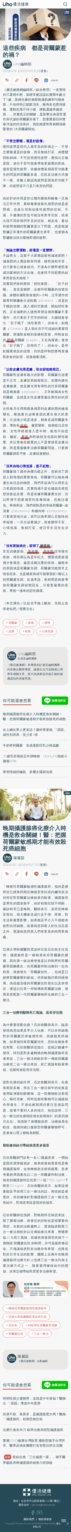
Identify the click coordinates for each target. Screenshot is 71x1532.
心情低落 (47, 631)
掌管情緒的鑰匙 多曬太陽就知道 (28, 771)
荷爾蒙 (13, 623)
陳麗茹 (19, 858)
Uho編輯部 (22, 64)
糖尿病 (45, 545)
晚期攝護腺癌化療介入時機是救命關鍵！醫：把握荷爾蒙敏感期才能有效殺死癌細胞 (34, 716)
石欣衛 (13, 1325)
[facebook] (33, 1514)
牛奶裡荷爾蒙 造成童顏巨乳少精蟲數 (31, 745)
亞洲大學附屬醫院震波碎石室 (28, 1317)
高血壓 (33, 551)
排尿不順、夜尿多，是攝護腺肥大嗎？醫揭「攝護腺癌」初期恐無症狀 (34, 1416)
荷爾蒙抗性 (16, 1334)
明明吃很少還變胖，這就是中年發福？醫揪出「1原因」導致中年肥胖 (34, 1401)
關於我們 (29, 1519)
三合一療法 (41, 1334)
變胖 (48, 623)
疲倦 (31, 623)
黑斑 (25, 436)
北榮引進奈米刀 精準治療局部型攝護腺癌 (33, 1429)
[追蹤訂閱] (46, 80)
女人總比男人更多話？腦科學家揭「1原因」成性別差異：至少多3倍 (35, 732)
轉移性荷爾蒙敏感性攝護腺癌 (28, 1308)
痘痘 (23, 425)
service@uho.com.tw (43, 1505)
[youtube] (39, 1514)
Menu (67, 1520)
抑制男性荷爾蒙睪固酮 (42, 1325)
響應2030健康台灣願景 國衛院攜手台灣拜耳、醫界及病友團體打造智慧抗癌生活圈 (34, 1443)
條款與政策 (45, 1519)
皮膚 (11, 631)
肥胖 (10, 340)
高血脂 (48, 551)
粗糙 (28, 631)
